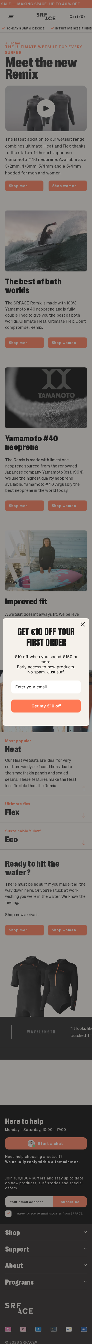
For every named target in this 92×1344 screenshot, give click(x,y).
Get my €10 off (46, 705)
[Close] (83, 624)
